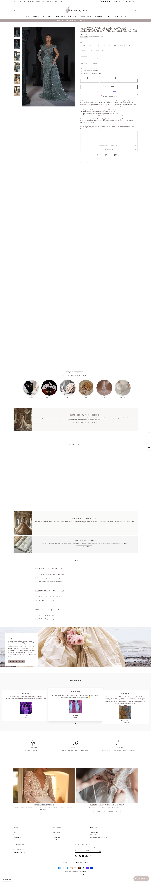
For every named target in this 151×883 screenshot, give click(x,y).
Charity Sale (55, 840)
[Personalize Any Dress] (44, 785)
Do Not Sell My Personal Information (98, 837)
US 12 (108, 45)
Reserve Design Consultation (107, 811)
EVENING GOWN (72, 16)
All (26, 16)
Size (82, 42)
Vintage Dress (59, 16)
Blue (90, 58)
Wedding (34, 16)
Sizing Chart (55, 830)
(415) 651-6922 (22, 853)
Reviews (19, 1)
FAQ (24, 1)
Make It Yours (109, 133)
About (14, 1)
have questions (109, 149)
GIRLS (83, 16)
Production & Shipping (109, 145)
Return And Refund (94, 830)
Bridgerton (46, 16)
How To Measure (56, 833)
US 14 (114, 45)
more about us (16, 661)
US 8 (95, 45)
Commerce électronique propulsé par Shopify (75, 874)
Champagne (97, 58)
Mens (89, 16)
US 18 (128, 45)
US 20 (83, 50)
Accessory (98, 16)
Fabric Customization (109, 137)
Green (83, 58)
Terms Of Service (94, 833)
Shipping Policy (93, 828)
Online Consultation (40, 1)
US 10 (101, 45)
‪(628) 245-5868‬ (20, 850)
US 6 (89, 45)
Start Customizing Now (44, 813)
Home (108, 16)
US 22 (90, 50)
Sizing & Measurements (109, 141)
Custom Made (99, 50)
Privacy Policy (93, 835)
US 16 (121, 45)
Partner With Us (17, 837)
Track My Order (30, 1)
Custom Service (119, 16)
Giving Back (16, 840)
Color (82, 55)
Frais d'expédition (84, 37)
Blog (14, 835)
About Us (15, 828)
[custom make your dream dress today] (107, 785)
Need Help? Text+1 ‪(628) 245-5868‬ (55, 1)
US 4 (83, 45)
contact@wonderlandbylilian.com (24, 847)
